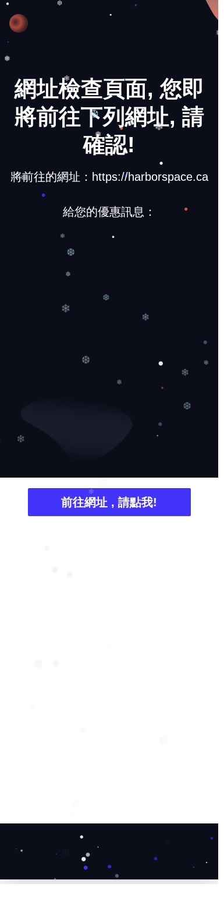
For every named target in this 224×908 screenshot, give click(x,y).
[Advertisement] (109, 347)
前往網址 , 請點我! (109, 502)
